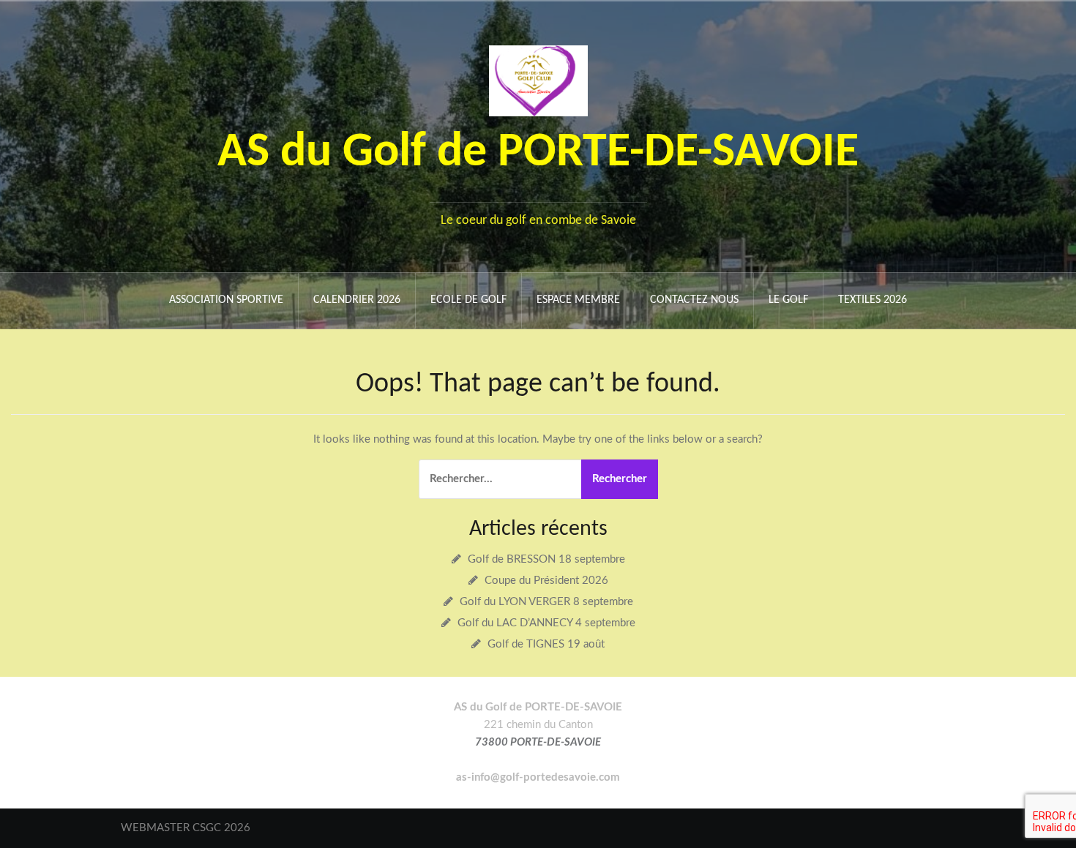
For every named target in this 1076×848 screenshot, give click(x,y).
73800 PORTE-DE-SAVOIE (538, 742)
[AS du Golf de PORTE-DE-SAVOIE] (538, 80)
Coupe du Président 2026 (546, 580)
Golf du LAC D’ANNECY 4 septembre (546, 623)
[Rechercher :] (498, 479)
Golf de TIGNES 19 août (546, 644)
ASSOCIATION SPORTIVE (226, 300)
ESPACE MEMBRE (578, 300)
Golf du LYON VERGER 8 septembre (546, 601)
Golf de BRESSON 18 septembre (546, 559)
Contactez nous (694, 300)
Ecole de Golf (468, 300)
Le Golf (788, 300)
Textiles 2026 (872, 300)
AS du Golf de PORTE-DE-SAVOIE (538, 153)
